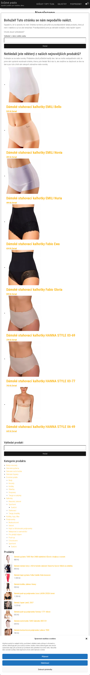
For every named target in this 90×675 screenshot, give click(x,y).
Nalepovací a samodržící (18, 531)
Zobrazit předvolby (45, 669)
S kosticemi (13, 541)
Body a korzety (11, 465)
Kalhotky (62, 4)
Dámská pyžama (12, 468)
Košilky (11, 486)
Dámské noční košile (14, 471)
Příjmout (45, 656)
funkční (14, 507)
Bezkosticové (14, 522)
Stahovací (12, 510)
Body (10, 480)
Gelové (11, 525)
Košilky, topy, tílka (12, 516)
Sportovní (12, 504)
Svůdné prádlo (9, 2)
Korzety (11, 483)
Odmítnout (45, 663)
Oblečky (12, 489)
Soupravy (12, 492)
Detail (14, 111)
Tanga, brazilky (14, 513)
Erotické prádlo (12, 477)
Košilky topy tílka (45, 4)
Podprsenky (76, 4)
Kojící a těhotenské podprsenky (20, 528)
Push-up (12, 537)
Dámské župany (12, 474)
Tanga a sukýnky (15, 495)
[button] (86, 638)
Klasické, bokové (15, 501)
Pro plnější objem (15, 534)
